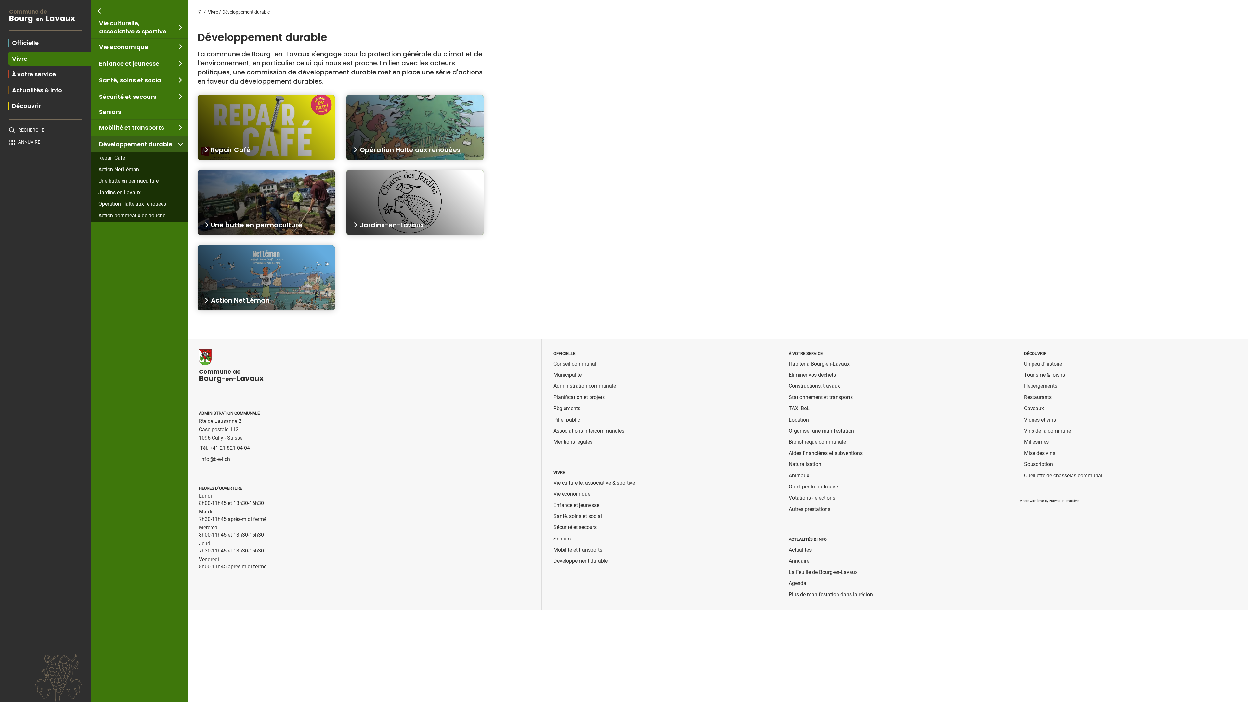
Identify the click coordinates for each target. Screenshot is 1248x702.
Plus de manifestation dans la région (831, 595)
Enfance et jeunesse (129, 63)
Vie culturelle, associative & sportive (132, 27)
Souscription (1038, 464)
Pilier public (566, 420)
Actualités (800, 550)
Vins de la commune (1047, 431)
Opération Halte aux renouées (132, 204)
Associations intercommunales (588, 431)
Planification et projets (579, 397)
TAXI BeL (799, 408)
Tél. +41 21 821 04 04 (225, 448)
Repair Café (111, 158)
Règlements (566, 408)
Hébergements (1040, 386)
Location (799, 420)
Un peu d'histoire (1043, 364)
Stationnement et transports (821, 397)
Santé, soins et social (131, 80)
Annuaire (29, 142)
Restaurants (1038, 397)
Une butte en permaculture (128, 181)
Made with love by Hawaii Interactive (1049, 501)
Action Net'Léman (118, 169)
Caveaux (1034, 408)
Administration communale (584, 386)
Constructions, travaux (814, 386)
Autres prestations (809, 509)
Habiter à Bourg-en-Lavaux (819, 364)
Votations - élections (812, 498)
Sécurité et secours (127, 97)
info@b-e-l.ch (215, 459)
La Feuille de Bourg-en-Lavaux (823, 572)
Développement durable (135, 144)
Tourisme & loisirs (1044, 375)
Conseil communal (574, 364)
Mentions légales (572, 442)
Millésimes (1036, 442)
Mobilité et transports (131, 128)
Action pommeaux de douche (131, 216)
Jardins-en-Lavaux (119, 192)
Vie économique (123, 47)
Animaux (799, 476)
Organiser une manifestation (821, 431)
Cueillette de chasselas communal (1063, 476)
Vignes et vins (1040, 420)
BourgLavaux (42, 16)
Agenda (797, 583)
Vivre (213, 12)
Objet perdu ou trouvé (813, 487)
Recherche (31, 130)
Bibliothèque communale (817, 442)
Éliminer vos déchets (812, 375)
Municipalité (567, 375)
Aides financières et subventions (826, 453)
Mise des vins (1039, 453)
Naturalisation (805, 464)
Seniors (110, 112)
